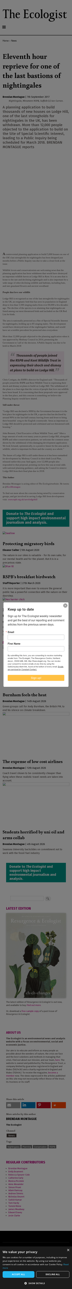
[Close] (65, 605)
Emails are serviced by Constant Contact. (35, 668)
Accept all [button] (18, 1274)
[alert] (36, 1267)
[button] (36, 1283)
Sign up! (36, 678)
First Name (14, 643)
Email (11, 632)
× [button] (68, 1250)
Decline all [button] (53, 1274)
